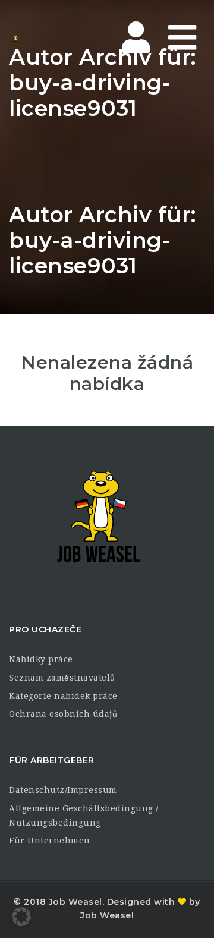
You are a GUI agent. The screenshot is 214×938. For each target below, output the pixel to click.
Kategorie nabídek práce (63, 696)
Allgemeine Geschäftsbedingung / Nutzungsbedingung (84, 815)
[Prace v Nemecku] (59, 38)
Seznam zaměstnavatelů (62, 677)
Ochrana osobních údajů (63, 714)
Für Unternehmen (49, 840)
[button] (21, 916)
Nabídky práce (41, 659)
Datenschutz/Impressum (63, 790)
